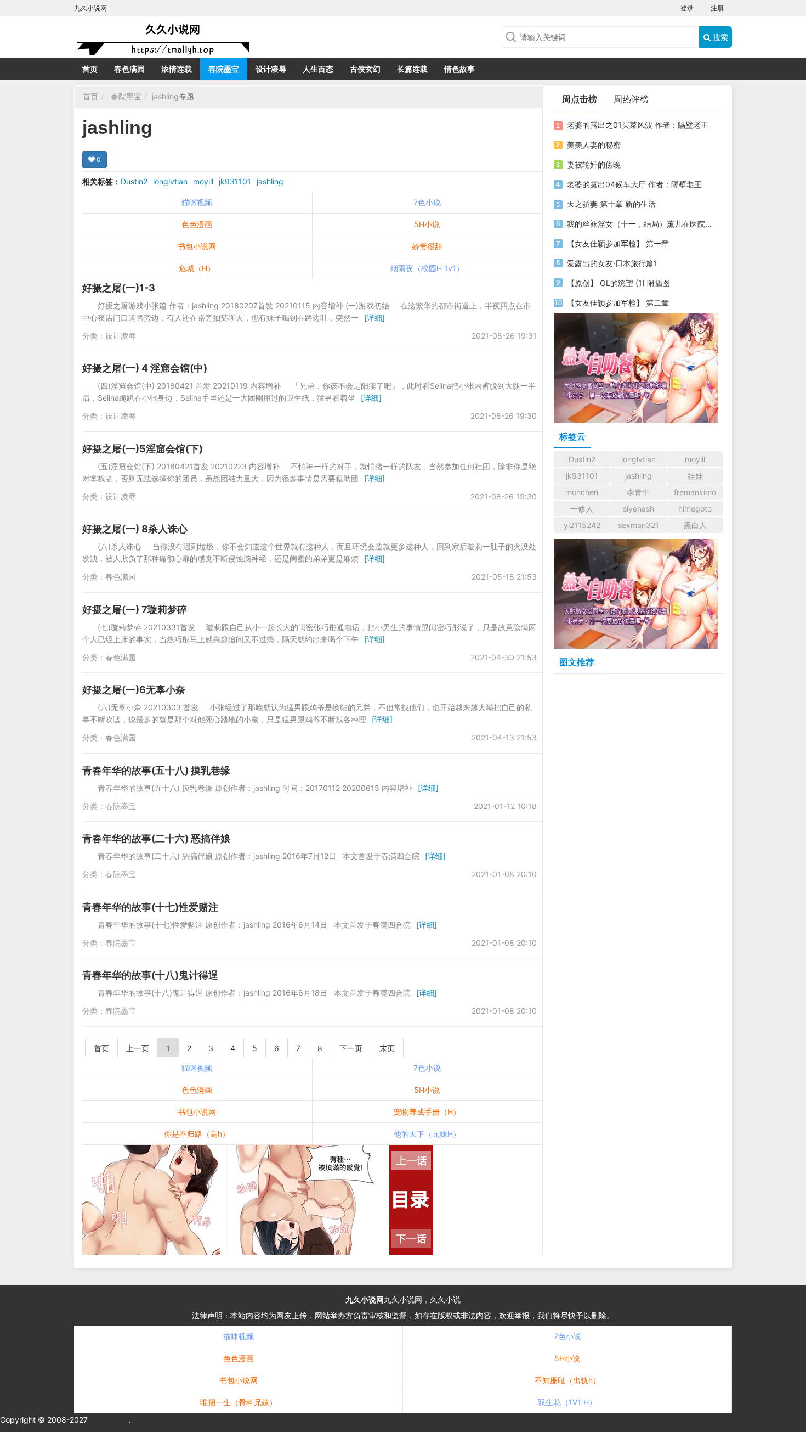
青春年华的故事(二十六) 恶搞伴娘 (156, 838)
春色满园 (129, 69)
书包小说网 (197, 246)
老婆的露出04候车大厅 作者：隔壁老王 (634, 184)
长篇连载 (412, 69)
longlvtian (170, 181)
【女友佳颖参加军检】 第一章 (618, 243)
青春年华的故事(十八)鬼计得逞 (150, 975)
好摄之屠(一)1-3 (118, 288)
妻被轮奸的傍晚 (594, 164)
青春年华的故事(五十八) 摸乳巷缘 (156, 770)
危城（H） (197, 268)
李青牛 (638, 492)
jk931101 (235, 181)
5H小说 (427, 224)
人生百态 (318, 69)
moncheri (581, 492)
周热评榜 (631, 98)
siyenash (638, 508)
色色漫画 (196, 224)
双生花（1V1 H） (567, 1402)
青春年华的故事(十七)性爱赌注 (150, 907)
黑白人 (695, 525)
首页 (90, 69)
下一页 (350, 1048)
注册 (717, 8)
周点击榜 (579, 98)
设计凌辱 (271, 69)
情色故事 (459, 69)
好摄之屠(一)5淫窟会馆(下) (142, 448)
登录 (687, 8)
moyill (203, 181)
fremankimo (695, 492)
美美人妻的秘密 (594, 144)
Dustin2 (134, 181)
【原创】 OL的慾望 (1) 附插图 (618, 283)
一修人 (581, 508)
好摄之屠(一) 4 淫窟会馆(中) (144, 368)
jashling (165, 96)
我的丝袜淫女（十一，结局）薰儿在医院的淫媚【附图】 (640, 223)
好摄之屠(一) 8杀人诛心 (135, 529)
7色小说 (427, 202)
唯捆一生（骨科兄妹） (238, 1402)
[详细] (374, 317)
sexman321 (638, 525)
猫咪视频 (196, 202)
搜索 (719, 37)
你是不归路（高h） (197, 1133)
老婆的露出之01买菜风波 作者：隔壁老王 (637, 125)
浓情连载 (176, 69)
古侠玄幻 (365, 69)
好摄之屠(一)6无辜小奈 (133, 689)
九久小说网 (364, 1299)
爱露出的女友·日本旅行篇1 (612, 263)
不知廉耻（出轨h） (567, 1380)
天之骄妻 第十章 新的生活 (611, 204)
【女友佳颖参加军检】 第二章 (618, 302)
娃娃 (695, 475)
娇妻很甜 (427, 246)
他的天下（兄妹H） (427, 1133)
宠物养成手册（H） (427, 1111)
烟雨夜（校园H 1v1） (427, 268)
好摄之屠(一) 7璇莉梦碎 (134, 609)
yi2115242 (582, 525)
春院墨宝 (223, 69)
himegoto (695, 508)
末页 (387, 1048)
